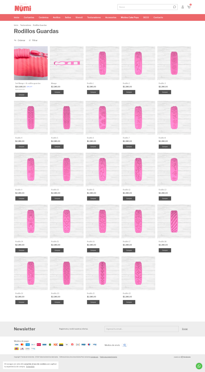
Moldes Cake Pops (130, 17)
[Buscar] (174, 7)
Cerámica (43, 17)
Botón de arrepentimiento (108, 357)
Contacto (158, 17)
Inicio (16, 17)
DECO (146, 17)
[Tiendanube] (182, 357)
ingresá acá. (94, 357)
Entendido (30, 367)
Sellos (68, 17)
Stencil (79, 17)
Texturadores (94, 17)
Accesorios (110, 17)
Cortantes (29, 17)
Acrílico (56, 17)
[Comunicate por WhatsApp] (199, 366)
